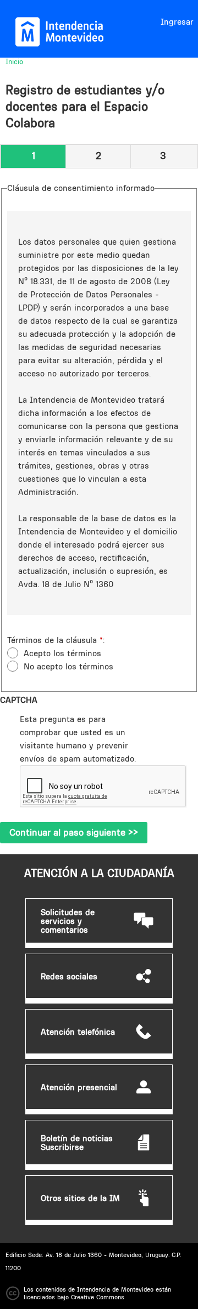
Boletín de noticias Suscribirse (77, 1143)
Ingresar (177, 21)
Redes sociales (69, 976)
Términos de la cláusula (55, 640)
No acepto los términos (68, 666)
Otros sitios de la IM (80, 1198)
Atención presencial (79, 1087)
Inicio (14, 61)
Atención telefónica (78, 1032)
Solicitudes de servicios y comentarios (68, 921)
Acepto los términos (62, 653)
